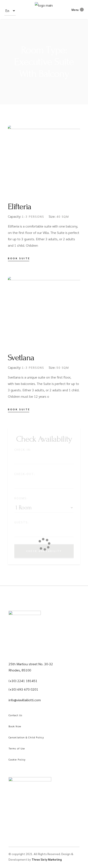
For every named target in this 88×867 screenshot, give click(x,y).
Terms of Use (17, 748)
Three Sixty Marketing (47, 859)
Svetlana (21, 357)
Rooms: (21, 498)
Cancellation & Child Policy (26, 737)
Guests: (21, 522)
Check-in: (22, 449)
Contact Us (15, 715)
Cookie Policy (17, 759)
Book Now (15, 726)
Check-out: (24, 474)
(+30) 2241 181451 (23, 680)
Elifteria (19, 206)
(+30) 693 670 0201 (23, 689)
